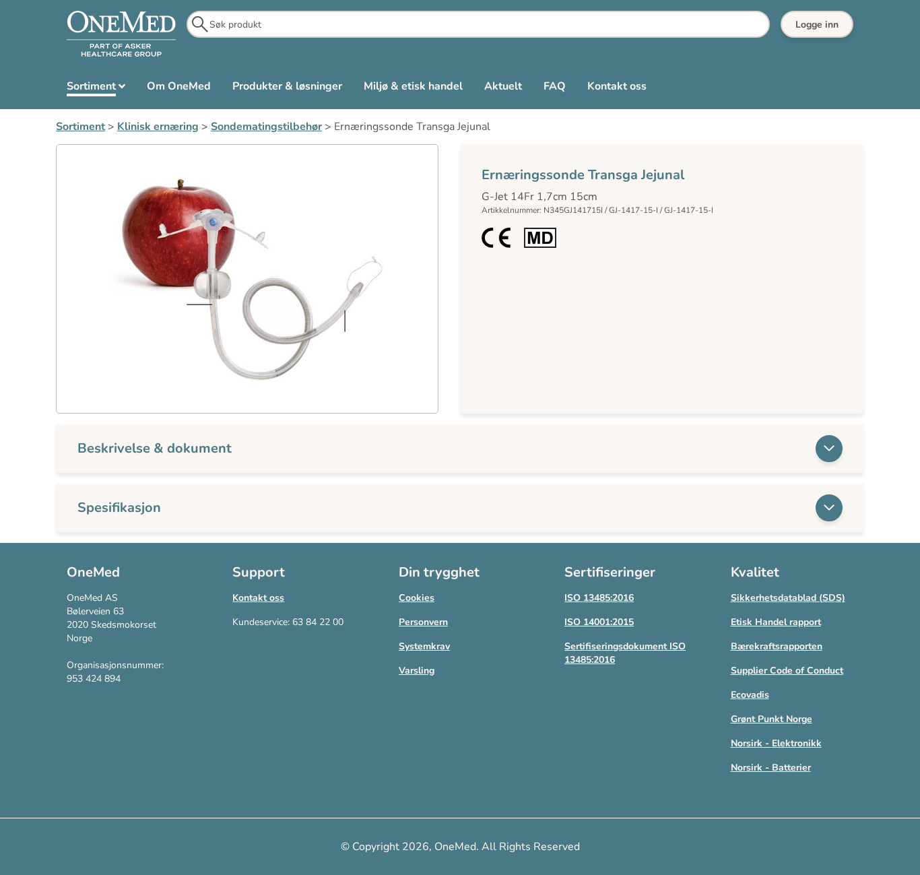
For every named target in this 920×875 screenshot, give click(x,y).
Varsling (416, 670)
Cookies (416, 597)
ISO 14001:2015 (599, 622)
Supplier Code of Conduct (787, 670)
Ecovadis (750, 694)
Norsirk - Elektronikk (776, 743)
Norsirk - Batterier (771, 767)
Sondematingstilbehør (266, 126)
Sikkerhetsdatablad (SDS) (788, 597)
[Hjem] (121, 34)
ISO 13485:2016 (599, 597)
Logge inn (817, 24)
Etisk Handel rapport (776, 622)
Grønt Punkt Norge (771, 719)
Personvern (423, 622)
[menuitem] (96, 89)
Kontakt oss (258, 597)
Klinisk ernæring (158, 126)
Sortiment (80, 126)
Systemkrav (424, 646)
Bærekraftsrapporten (776, 646)
